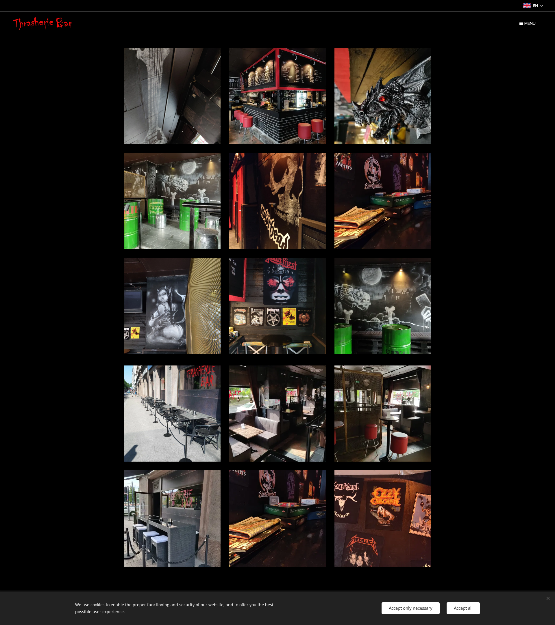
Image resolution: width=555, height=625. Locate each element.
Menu (530, 23)
